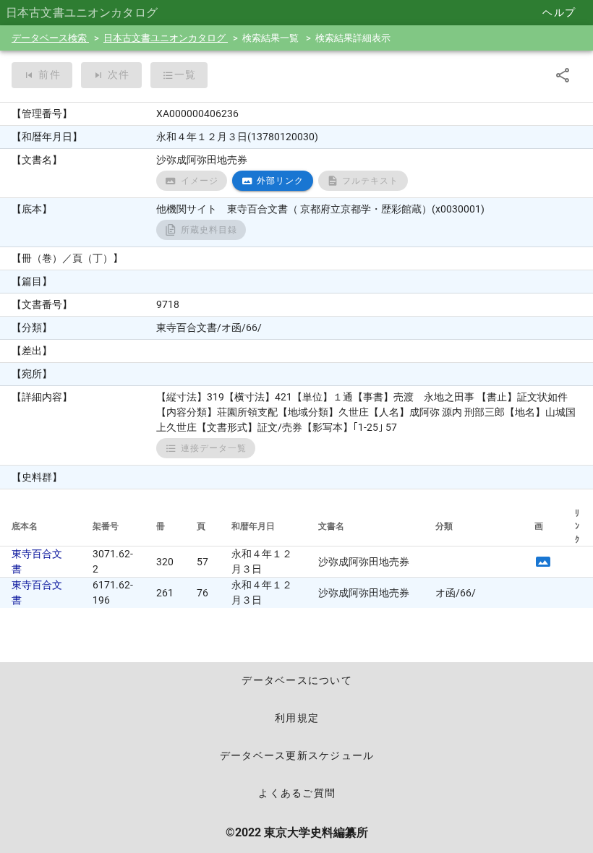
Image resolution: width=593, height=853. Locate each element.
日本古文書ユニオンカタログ (165, 38)
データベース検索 (50, 38)
